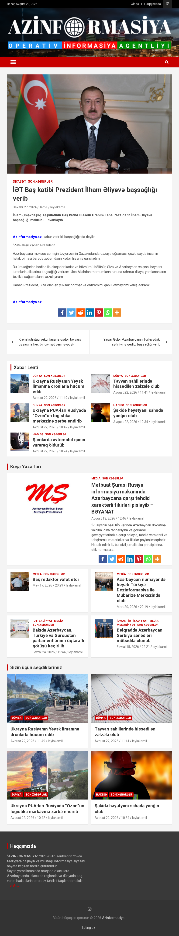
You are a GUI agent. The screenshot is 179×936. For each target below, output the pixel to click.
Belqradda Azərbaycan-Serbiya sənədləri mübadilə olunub (140, 635)
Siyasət (19, 181)
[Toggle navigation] (13, 62)
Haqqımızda (152, 4)
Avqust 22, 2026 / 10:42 (50, 427)
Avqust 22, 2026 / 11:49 (50, 398)
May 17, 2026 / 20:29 (48, 585)
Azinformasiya (113, 918)
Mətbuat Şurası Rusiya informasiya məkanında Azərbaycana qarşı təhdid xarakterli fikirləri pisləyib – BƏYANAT (122, 498)
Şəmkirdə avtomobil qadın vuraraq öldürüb (59, 442)
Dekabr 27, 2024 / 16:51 (30, 207)
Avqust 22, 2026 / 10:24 (50, 451)
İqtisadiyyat (42, 620)
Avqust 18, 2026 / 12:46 (108, 518)
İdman (121, 620)
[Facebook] (62, 312)
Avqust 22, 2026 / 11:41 (130, 392)
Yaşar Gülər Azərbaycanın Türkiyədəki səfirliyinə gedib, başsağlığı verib (131, 341)
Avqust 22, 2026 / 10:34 (130, 422)
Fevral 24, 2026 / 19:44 (49, 652)
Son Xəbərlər (40, 181)
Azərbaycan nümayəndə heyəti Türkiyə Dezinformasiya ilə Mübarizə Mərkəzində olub (141, 590)
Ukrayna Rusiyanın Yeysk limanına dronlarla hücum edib (58, 386)
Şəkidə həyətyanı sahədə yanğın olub (138, 413)
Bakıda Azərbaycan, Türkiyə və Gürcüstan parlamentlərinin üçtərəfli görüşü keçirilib (58, 638)
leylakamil (57, 207)
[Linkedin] (90, 312)
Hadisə (118, 405)
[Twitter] (71, 312)
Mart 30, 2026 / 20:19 (132, 607)
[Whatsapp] (108, 312)
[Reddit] (80, 312)
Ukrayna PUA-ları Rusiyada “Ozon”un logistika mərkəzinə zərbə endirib (59, 416)
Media (95, 478)
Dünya (37, 375)
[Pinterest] (99, 312)
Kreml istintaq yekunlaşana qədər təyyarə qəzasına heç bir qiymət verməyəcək (50, 341)
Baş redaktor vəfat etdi (56, 579)
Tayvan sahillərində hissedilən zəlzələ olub (136, 383)
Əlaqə (135, 4)
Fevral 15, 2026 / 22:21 (133, 647)
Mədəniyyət (126, 624)
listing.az (88, 928)
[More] (117, 312)
